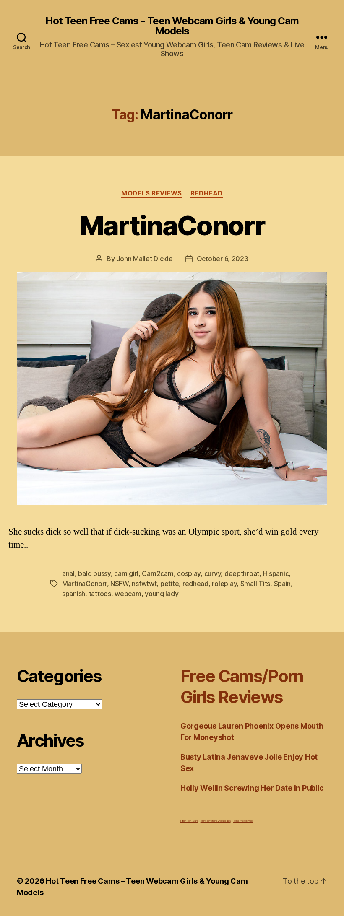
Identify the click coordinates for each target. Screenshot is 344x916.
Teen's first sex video (243, 820)
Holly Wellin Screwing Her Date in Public (252, 788)
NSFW (119, 583)
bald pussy (94, 573)
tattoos (100, 593)
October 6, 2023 (222, 258)
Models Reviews (151, 193)
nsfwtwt (144, 583)
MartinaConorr (172, 225)
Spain (282, 583)
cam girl (126, 573)
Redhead (206, 193)
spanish (73, 593)
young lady (161, 593)
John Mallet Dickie (145, 258)
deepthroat (241, 573)
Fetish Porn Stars (189, 820)
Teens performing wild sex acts (216, 820)
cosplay (189, 573)
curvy (212, 573)
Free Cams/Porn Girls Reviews (242, 686)
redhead (195, 583)
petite (169, 583)
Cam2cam (157, 573)
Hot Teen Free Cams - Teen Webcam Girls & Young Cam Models (171, 26)
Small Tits (255, 583)
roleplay (224, 583)
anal (68, 573)
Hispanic (276, 573)
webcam (128, 593)
